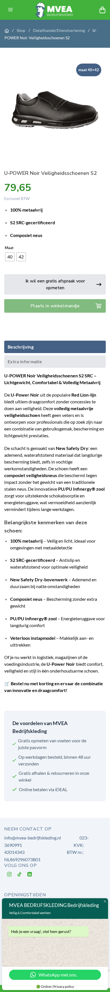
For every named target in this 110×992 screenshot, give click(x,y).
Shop (21, 30)
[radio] (9, 257)
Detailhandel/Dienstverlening (59, 30)
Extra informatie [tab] (25, 361)
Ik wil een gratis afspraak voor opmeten (55, 284)
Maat (9, 248)
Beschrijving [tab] (21, 346)
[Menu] (10, 10)
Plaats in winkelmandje (55, 306)
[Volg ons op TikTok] (19, 875)
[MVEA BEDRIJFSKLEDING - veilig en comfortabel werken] (55, 10)
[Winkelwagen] (102, 10)
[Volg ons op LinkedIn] (29, 875)
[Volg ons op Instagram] (9, 875)
